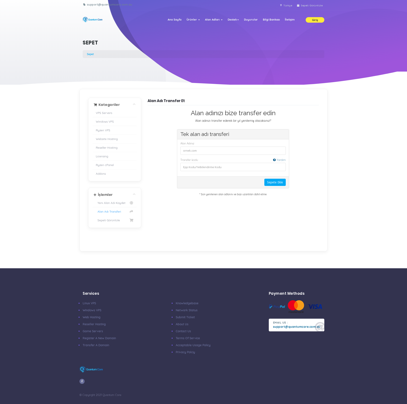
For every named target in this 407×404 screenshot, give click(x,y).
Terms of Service (188, 338)
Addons (101, 173)
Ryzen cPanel (105, 165)
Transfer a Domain (96, 345)
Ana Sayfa (174, 19)
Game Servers (93, 331)
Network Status (187, 310)
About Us (182, 324)
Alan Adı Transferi (108, 211)
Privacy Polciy (185, 352)
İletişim (290, 19)
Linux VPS (89, 303)
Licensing (102, 156)
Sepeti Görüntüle (108, 220)
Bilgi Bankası (271, 19)
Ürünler (192, 19)
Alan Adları (212, 19)
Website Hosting (107, 139)
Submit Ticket (185, 317)
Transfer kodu (233, 160)
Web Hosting (91, 317)
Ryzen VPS (103, 130)
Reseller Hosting (106, 147)
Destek (232, 19)
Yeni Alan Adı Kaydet (110, 203)
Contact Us (183, 331)
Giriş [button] (315, 20)
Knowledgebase (187, 303)
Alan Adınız (187, 143)
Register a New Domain (99, 338)
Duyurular (251, 19)
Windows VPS (105, 121)
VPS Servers (104, 113)
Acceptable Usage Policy (193, 345)
